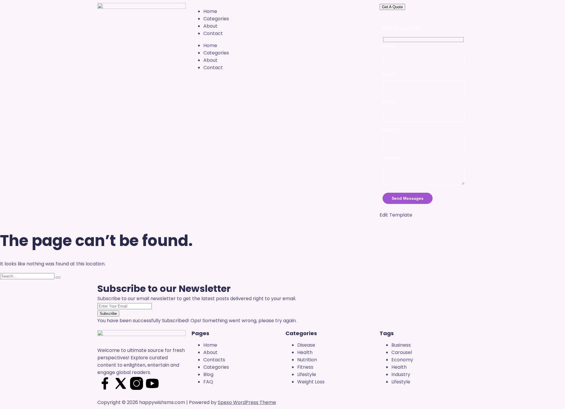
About (210, 26)
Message (392, 158)
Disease (306, 345)
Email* (389, 74)
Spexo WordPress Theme (247, 402)
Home (210, 11)
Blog (208, 374)
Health (305, 352)
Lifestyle (306, 374)
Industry (400, 374)
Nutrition (307, 359)
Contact (213, 33)
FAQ (208, 381)
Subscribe (108, 313)
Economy (402, 359)
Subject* (391, 130)
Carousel (401, 352)
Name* (390, 46)
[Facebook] (104, 383)
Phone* (390, 102)
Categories (216, 18)
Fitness (305, 367)
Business (401, 345)
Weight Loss (311, 381)
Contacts (214, 359)
